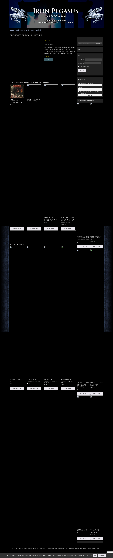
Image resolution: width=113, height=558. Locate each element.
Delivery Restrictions (25, 30)
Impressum (43, 548)
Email (80, 87)
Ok (95, 555)
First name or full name (85, 83)
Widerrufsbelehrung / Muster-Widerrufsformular (67, 548)
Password (81, 63)
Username (81, 59)
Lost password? (82, 74)
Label (38, 30)
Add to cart (48, 60)
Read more (34, 228)
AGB (49, 548)
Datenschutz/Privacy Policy (92, 548)
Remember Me (84, 66)
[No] (111, 555)
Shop (12, 30)
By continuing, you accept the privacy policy (88, 92)
